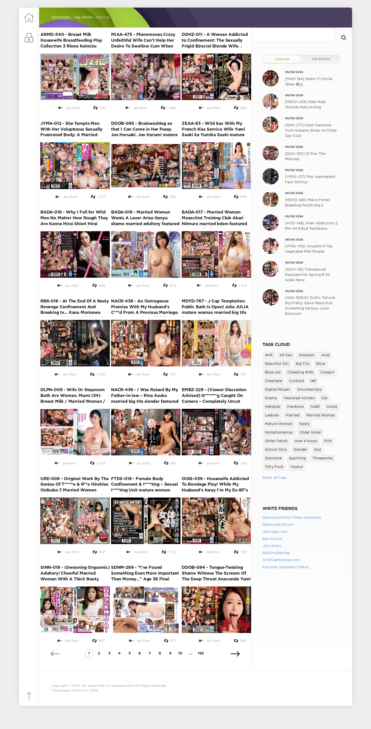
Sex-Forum (272, 538)
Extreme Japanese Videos (285, 567)
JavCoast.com (274, 531)
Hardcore (295, 406)
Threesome (322, 458)
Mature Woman (279, 424)
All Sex (286, 355)
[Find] (343, 37)
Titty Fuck (274, 466)
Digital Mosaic (277, 389)
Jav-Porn (73, 108)
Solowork (273, 458)
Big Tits (302, 363)
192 (201, 653)
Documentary (309, 389)
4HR (269, 355)
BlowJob (273, 372)
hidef (315, 406)
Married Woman (320, 415)
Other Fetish (276, 441)
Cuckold (296, 381)
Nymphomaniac (279, 432)
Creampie (273, 381)
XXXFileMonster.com (281, 560)
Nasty (304, 424)
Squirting (297, 458)
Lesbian (272, 415)
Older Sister (310, 432)
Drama (271, 398)
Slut (318, 449)
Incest (332, 406)
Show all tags (274, 477)
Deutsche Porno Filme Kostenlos (291, 517)
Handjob (272, 406)
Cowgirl (327, 372)
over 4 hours (306, 441)
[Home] (29, 18)
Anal (325, 355)
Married (292, 415)
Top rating (321, 59)
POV (328, 441)
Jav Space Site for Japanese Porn (107, 686)
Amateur (306, 355)
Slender (300, 449)
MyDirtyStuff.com (278, 524)
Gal (325, 398)
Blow (320, 363)
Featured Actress (299, 398)
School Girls (276, 449)
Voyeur (296, 466)
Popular (282, 59)
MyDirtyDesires (276, 553)
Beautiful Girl (277, 363)
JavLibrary (272, 546)
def (313, 381)
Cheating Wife (300, 372)
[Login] (29, 38)
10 (180, 653)
